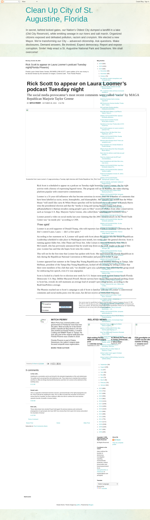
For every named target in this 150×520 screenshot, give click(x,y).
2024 (100, 69)
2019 (100, 398)
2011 (100, 419)
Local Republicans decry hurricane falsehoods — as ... (110, 308)
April (102, 377)
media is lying (82, 205)
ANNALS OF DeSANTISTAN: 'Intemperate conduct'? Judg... (110, 178)
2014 (100, 411)
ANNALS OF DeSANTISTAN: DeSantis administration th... (111, 312)
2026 (100, 63)
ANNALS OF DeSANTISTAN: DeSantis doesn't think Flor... (111, 289)
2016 (100, 406)
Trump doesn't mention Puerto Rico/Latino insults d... (109, 120)
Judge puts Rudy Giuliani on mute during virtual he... (110, 87)
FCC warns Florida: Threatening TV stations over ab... (110, 299)
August (102, 367)
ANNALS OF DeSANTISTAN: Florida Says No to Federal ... (111, 251)
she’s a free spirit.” (72, 231)
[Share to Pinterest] (60, 364)
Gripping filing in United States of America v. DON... (110, 349)
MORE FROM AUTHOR (60, 348)
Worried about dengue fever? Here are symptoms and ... (111, 141)
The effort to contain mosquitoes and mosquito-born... (111, 79)
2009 (100, 424)
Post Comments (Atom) (40, 426)
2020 (100, 396)
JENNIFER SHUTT (142, 344)
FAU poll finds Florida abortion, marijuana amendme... (109, 108)
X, (66, 236)
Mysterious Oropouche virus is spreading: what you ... (109, 345)
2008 (100, 427)
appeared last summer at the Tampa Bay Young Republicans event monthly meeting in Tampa (86, 261)
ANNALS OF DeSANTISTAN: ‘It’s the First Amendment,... (111, 224)
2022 (100, 391)
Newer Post (29, 423)
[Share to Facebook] (58, 364)
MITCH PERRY (35, 103)
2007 (100, 429)
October (103, 76)
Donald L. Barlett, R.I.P (107, 292)
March (102, 380)
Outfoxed (103, 240)
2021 (100, 393)
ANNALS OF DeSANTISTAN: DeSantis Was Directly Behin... (111, 195)
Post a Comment (33, 419)
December (103, 71)
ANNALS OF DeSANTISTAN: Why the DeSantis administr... (111, 220)
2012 (100, 416)
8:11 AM (33, 384)
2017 (100, 404)
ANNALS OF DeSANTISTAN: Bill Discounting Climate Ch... (110, 260)
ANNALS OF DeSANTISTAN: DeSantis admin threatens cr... (111, 255)
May (101, 375)
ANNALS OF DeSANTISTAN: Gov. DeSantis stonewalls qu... (110, 228)
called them (92, 212)
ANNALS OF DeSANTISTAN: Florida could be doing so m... (111, 137)
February (103, 382)
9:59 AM (33, 401)
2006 (100, 432)
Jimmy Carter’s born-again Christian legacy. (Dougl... (111, 353)
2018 (100, 401)
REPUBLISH (65, 307)
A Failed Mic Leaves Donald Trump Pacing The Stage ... (110, 203)
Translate (104, 488)
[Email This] (51, 364)
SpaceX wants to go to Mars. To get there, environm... (110, 295)
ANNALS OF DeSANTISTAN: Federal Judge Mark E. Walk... (111, 232)
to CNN (74, 220)
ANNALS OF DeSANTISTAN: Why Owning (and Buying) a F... (110, 328)
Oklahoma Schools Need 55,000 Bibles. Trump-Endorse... (112, 316)
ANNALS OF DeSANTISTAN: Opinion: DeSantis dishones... (111, 116)
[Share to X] (56, 364)
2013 (100, 414)
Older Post (87, 423)
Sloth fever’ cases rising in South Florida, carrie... (110, 341)
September (103, 364)
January (103, 385)
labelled (50, 199)
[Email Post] (47, 363)
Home (58, 423)
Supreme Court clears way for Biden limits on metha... (111, 324)
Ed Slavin (117, 440)
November (103, 73)
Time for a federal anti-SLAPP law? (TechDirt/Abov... (110, 157)
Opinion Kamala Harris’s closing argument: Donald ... (109, 199)
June (102, 372)
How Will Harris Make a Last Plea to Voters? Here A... (111, 112)
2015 (100, 409)
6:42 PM (33, 415)
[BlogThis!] (53, 364)
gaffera (78, 505)
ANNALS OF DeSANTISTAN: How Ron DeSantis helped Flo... (111, 166)
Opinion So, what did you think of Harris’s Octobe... (110, 83)
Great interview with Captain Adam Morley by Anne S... (110, 191)
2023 (100, 388)
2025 (100, 66)
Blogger (91, 505)
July (101, 370)
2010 (100, 422)
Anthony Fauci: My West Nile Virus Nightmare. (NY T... (110, 133)
